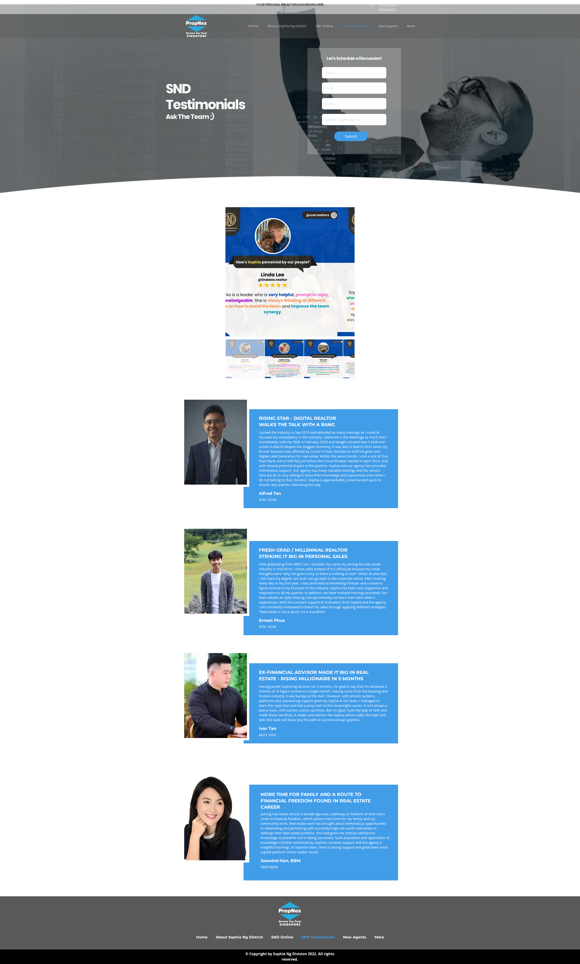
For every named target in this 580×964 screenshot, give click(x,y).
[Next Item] (346, 271)
